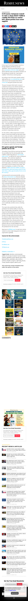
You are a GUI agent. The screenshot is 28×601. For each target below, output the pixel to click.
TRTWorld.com (5, 247)
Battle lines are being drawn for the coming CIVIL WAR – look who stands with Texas (16, 507)
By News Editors (14, 542)
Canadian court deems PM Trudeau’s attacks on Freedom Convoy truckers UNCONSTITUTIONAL (16, 535)
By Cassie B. (14, 509)
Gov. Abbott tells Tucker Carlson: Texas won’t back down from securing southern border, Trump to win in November (16, 462)
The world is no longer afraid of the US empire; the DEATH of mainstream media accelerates (15, 468)
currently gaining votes (16, 79)
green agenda (15, 257)
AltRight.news (12, 229)
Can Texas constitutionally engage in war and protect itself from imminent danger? (16, 541)
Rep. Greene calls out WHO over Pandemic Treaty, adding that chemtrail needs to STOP (16, 557)
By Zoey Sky (14, 488)
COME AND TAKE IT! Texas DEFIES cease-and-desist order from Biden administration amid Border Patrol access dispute (16, 552)
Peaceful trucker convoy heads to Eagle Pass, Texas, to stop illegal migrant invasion (16, 449)
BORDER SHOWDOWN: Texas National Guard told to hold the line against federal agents (16, 474)
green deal (22, 257)
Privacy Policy (12, 590)
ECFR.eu (4, 241)
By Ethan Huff (14, 451)
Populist (9, 260)
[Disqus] (14, 357)
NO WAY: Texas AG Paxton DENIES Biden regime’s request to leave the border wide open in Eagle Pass (16, 455)
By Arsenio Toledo (15, 531)
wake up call (17, 262)
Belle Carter (10, 23)
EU (7, 256)
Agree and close (15, 593)
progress (13, 260)
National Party (5, 259)
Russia (23, 260)
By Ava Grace (14, 537)
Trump (3, 262)
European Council (16, 256)
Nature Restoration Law (10, 177)
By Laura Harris (14, 554)
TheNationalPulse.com (7, 239)
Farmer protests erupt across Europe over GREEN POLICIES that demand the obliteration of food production (16, 486)
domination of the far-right (11, 70)
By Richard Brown (15, 476)
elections (12, 254)
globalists (9, 257)
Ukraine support (10, 262)
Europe (10, 256)
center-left (4, 82)
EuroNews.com (5, 244)
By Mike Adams (14, 470)
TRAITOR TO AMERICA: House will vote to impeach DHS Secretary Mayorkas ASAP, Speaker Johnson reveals (15, 480)
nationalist (12, 259)
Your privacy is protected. (7, 439)
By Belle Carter (14, 482)
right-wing (18, 260)
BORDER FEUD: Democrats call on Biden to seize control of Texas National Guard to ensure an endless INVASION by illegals (16, 513)
